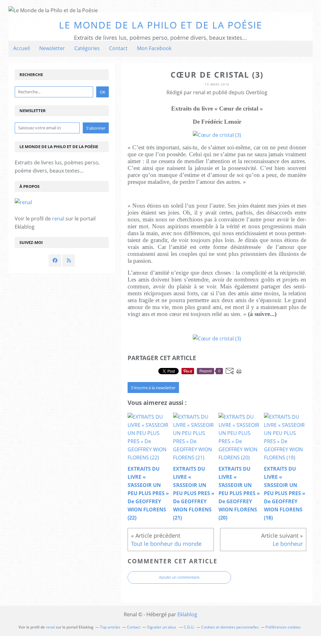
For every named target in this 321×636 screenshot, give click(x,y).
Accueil (21, 48)
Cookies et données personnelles (230, 627)
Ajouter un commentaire (179, 577)
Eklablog (187, 614)
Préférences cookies (283, 627)
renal (58, 218)
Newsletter (52, 48)
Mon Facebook (154, 48)
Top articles (110, 627)
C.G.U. (189, 627)
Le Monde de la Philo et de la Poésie (160, 24)
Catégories (87, 48)
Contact (118, 48)
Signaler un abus (162, 627)
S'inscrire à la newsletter (153, 387)
